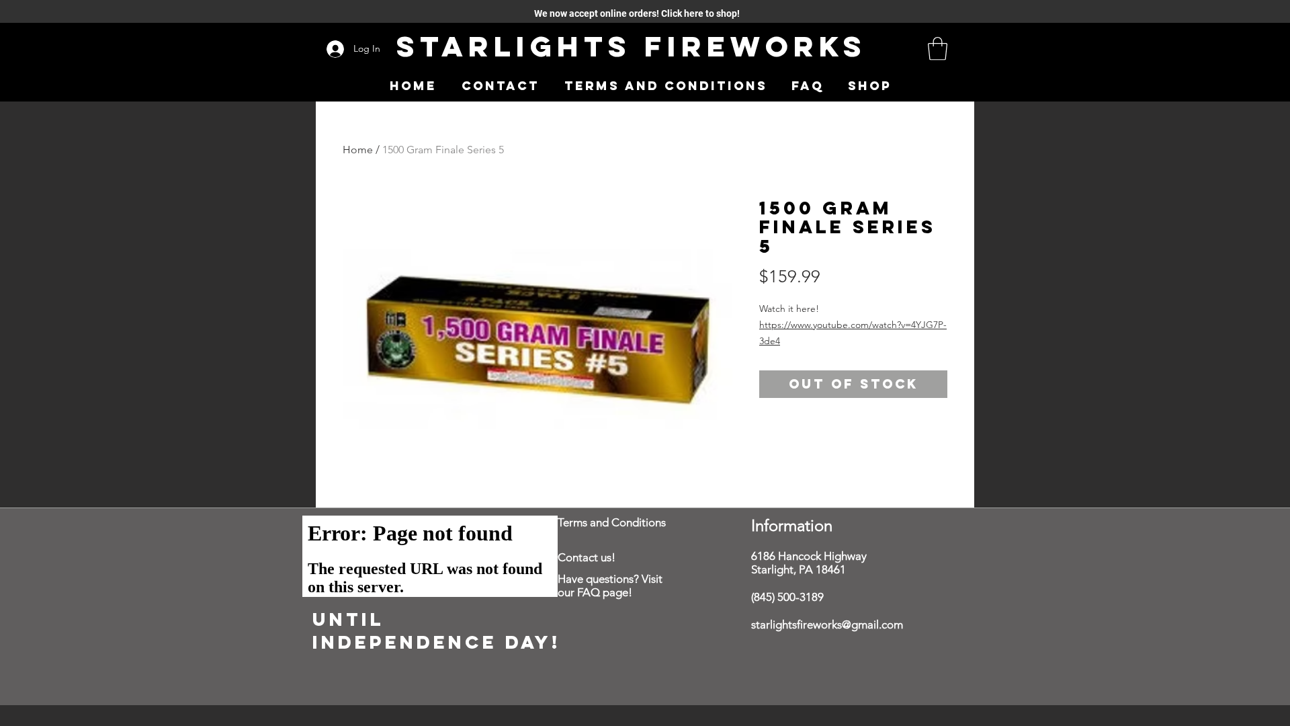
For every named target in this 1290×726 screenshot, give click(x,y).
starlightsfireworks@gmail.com (827, 624)
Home (358, 149)
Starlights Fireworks (631, 46)
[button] (937, 49)
